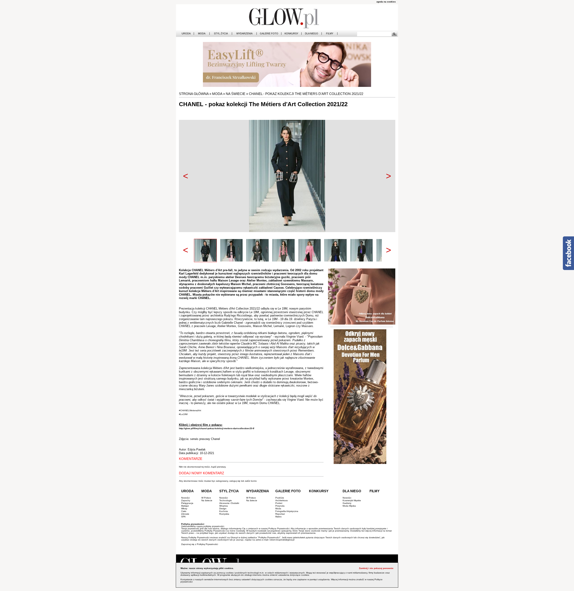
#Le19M (183, 414)
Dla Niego (311, 33)
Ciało (183, 511)
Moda (201, 33)
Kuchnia (223, 511)
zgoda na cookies (386, 1)
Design (222, 508)
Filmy (329, 33)
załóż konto (251, 481)
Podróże (279, 498)
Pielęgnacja (187, 503)
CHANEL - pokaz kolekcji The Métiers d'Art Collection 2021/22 (306, 94)
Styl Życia (221, 33)
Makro (278, 516)
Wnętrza (223, 506)
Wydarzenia (244, 33)
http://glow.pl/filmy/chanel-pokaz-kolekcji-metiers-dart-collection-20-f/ (216, 428)
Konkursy (291, 33)
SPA (183, 516)
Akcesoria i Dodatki (229, 503)
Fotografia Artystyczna (286, 511)
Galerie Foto (269, 33)
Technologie (225, 500)
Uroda (186, 33)
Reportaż (280, 514)
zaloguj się (234, 481)
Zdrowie (185, 514)
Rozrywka (224, 514)
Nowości (185, 498)
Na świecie (235, 94)
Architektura (281, 500)
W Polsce (206, 498)
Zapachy (185, 500)
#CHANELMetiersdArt (190, 410)
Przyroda (280, 506)
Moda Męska (349, 506)
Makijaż (185, 506)
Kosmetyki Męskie (352, 500)
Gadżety (347, 503)
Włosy (184, 508)
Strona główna (194, 94)
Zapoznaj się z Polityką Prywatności (199, 544)
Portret (278, 503)
